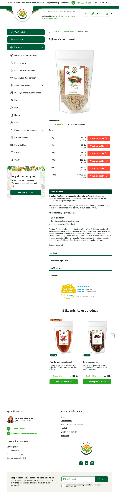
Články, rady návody (69, 432)
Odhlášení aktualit (14, 450)
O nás (63, 417)
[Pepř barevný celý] (97, 337)
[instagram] (92, 463)
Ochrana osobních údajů (16, 458)
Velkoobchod (66, 421)
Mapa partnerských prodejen (72, 424)
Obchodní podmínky (15, 454)
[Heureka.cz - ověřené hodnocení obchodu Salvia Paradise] (80, 291)
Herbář (64, 428)
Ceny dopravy (12, 447)
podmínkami (88, 485)
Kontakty (65, 436)
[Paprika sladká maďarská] (64, 337)
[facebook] (81, 463)
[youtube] (86, 463)
